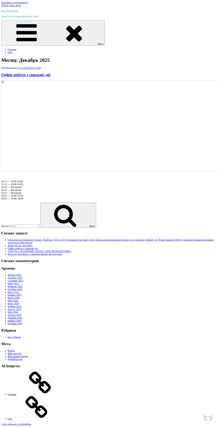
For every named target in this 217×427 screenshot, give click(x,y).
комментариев (18, 356)
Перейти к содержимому (14, 2)
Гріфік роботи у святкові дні (25, 75)
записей (14, 353)
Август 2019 (14, 309)
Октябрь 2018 (15, 323)
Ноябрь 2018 (14, 320)
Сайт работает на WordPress (16, 424)
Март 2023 (13, 283)
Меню (100, 44)
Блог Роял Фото (9, 11)
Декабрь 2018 (15, 318)
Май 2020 (13, 300)
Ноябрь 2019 (14, 306)
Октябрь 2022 (15, 289)
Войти (11, 350)
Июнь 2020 (14, 298)
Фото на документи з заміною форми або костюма (35, 254)
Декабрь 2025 (15, 278)
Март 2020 (13, 303)
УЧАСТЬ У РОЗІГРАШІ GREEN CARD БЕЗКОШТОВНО (39, 251)
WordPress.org (15, 359)
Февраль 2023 (15, 286)
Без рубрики (14, 337)
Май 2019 (13, 312)
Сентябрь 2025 (16, 280)
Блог (10, 52)
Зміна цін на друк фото (20, 245)
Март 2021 (13, 292)
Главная (12, 49)
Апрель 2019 (14, 315)
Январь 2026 (14, 275)
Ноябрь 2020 (14, 295)
